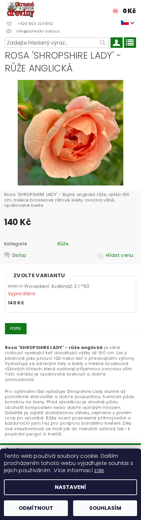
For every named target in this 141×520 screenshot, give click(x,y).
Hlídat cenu (119, 255)
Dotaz (19, 255)
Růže (63, 244)
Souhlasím (105, 508)
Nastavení (70, 487)
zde (99, 470)
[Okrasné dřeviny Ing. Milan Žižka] (21, 8)
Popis (15, 328)
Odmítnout (36, 508)
